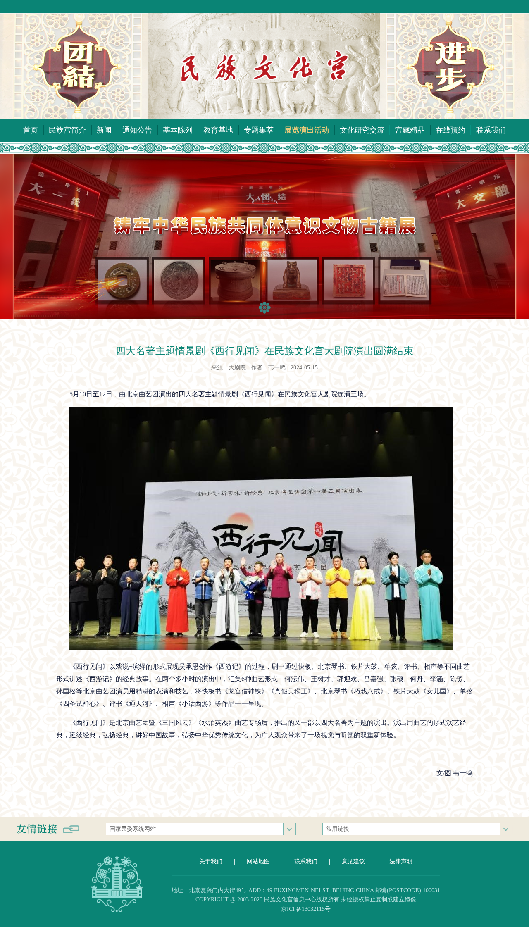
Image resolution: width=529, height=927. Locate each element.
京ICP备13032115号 (306, 909)
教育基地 (218, 130)
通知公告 (137, 130)
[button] (265, 308)
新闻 (104, 130)
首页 (30, 130)
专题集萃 (259, 130)
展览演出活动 (306, 130)
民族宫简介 (67, 130)
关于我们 (210, 861)
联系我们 (491, 130)
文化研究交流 (362, 130)
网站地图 (258, 861)
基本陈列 (178, 130)
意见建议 (353, 861)
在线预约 (450, 130)
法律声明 (400, 861)
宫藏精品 (410, 130)
